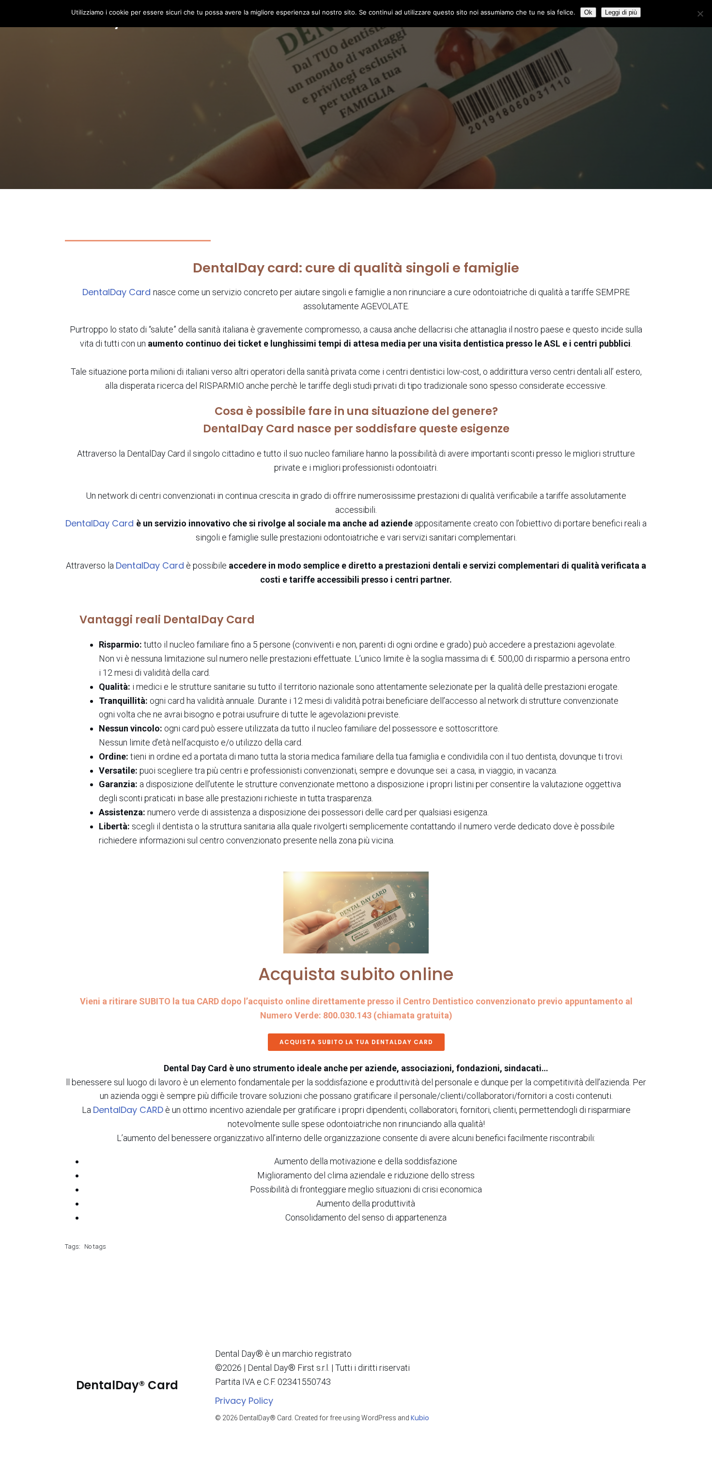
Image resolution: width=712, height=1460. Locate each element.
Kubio (420, 1418)
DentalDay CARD (128, 1110)
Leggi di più (621, 12)
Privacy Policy (244, 1401)
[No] (700, 13)
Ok (588, 12)
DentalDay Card (117, 292)
